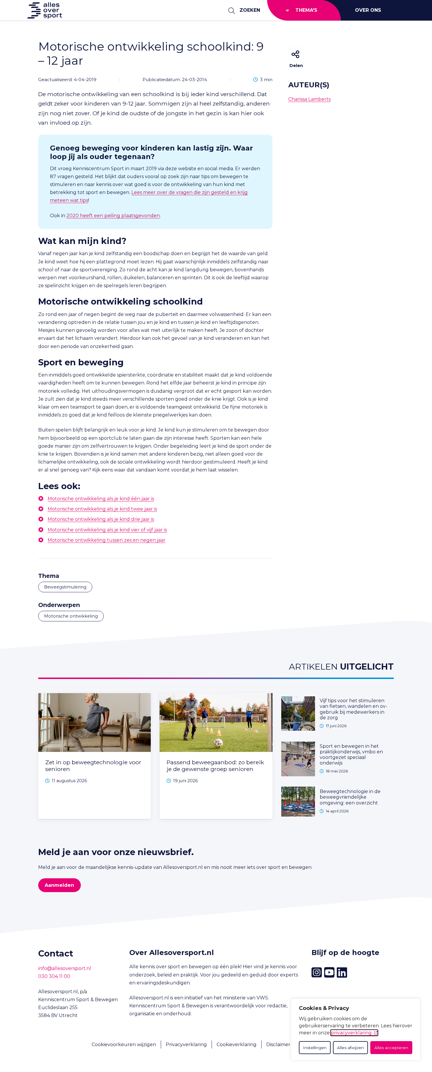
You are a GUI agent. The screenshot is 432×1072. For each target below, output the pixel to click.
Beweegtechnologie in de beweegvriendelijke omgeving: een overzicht (350, 797)
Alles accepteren (391, 1047)
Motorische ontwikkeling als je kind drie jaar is (101, 519)
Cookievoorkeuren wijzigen (124, 1044)
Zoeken (250, 10)
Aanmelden (59, 885)
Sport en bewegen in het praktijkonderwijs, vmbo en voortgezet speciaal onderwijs (351, 754)
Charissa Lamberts (309, 99)
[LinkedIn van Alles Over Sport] (342, 973)
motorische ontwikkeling (71, 616)
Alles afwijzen (350, 1047)
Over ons (368, 10)
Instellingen (314, 1047)
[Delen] (296, 54)
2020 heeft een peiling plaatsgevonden (113, 215)
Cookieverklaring (237, 1044)
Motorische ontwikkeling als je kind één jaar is (101, 498)
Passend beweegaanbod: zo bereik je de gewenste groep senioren (215, 765)
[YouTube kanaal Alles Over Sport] (329, 973)
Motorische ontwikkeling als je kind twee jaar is (102, 509)
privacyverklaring (351, 1033)
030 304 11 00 (54, 976)
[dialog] (355, 1029)
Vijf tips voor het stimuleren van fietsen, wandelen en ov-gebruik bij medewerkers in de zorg (353, 709)
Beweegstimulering (65, 587)
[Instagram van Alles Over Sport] (317, 972)
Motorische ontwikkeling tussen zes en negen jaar (106, 540)
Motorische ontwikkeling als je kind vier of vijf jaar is (107, 530)
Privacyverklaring (186, 1044)
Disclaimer (278, 1044)
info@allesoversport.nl (64, 968)
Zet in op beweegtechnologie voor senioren (93, 765)
